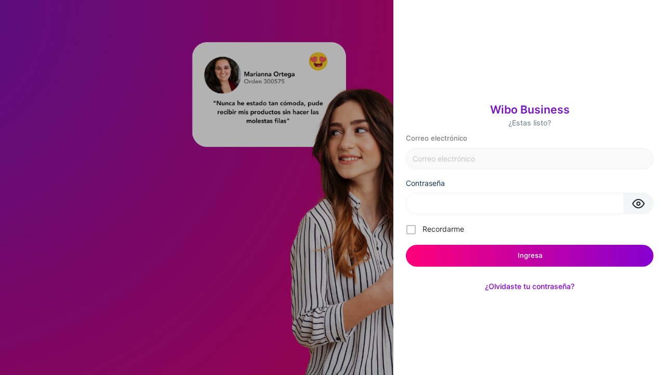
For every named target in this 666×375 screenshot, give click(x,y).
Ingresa (530, 255)
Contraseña (425, 183)
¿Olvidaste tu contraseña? (529, 286)
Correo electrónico (436, 138)
